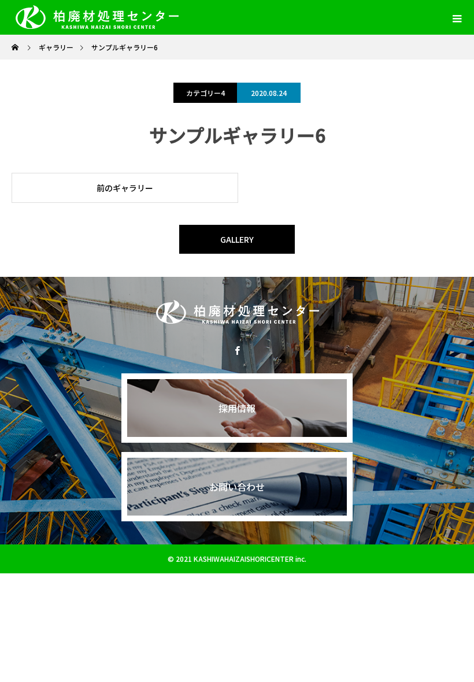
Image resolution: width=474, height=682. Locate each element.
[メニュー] (456, 17)
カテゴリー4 (205, 93)
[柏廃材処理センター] (237, 312)
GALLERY (237, 239)
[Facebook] (237, 350)
